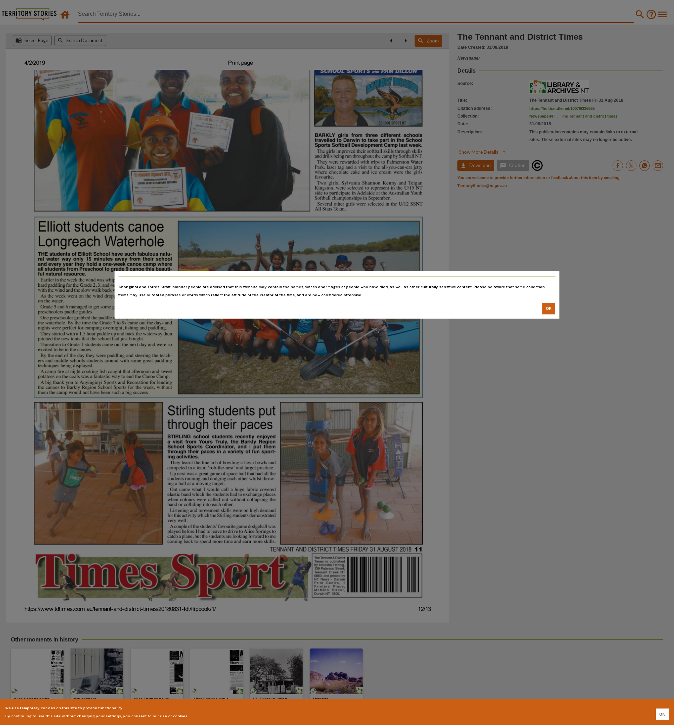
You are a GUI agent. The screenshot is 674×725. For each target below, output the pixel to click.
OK (549, 308)
